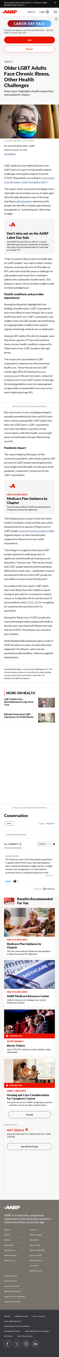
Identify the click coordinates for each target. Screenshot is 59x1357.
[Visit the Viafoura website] (49, 889)
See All (29, 1114)
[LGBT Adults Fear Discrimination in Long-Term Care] (46, 702)
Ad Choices (8, 1336)
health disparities (23, 201)
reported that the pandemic (33, 530)
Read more (49, 875)
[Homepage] (9, 12)
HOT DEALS (15, 1130)
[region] (29, 855)
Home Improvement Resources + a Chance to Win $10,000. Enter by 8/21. (25, 3)
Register (31, 12)
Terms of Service (39, 1316)
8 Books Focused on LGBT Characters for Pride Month (18, 715)
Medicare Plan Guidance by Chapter (27, 501)
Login (42, 12)
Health (8, 62)
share (39, 881)
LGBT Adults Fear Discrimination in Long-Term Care (18, 702)
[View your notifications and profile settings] (53, 844)
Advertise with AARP (37, 1250)
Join (29, 40)
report (48, 881)
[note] (29, 141)
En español (10, 154)
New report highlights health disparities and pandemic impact (28, 92)
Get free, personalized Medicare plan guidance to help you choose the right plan (28, 508)
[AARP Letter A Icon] (12, 488)
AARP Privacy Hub (21, 1316)
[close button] (56, 19)
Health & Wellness (17, 494)
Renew (29, 49)
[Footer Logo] (29, 1207)
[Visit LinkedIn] (35, 1344)
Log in (42, 823)
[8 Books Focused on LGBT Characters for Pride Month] (46, 718)
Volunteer (8, 1240)
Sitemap (7, 1316)
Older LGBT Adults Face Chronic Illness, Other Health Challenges (27, 76)
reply (8, 881)
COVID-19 (32, 602)
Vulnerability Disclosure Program (37, 1331)
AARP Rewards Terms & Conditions (17, 1326)
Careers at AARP (36, 1255)
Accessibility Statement (12, 1321)
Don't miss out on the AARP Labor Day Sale (27, 235)
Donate (6, 1235)
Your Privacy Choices (25, 1336)
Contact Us (34, 1230)
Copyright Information (12, 1331)
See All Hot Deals (29, 1146)
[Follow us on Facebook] (7, 1344)
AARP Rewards (9, 1250)
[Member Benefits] (10, 901)
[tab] (13, 844)
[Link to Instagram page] (26, 1344)
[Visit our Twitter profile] (16, 1344)
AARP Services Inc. (36, 1271)
